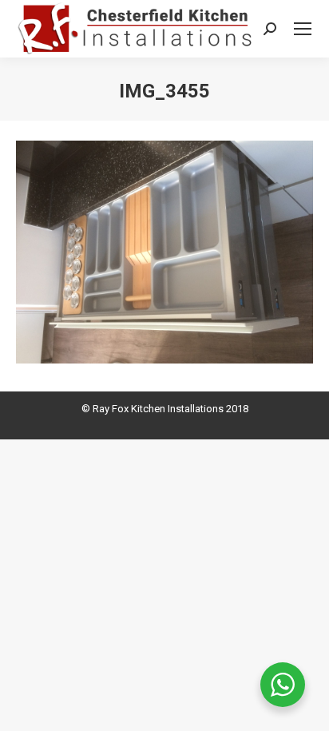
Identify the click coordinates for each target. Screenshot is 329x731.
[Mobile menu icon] (302, 28)
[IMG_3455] (164, 252)
